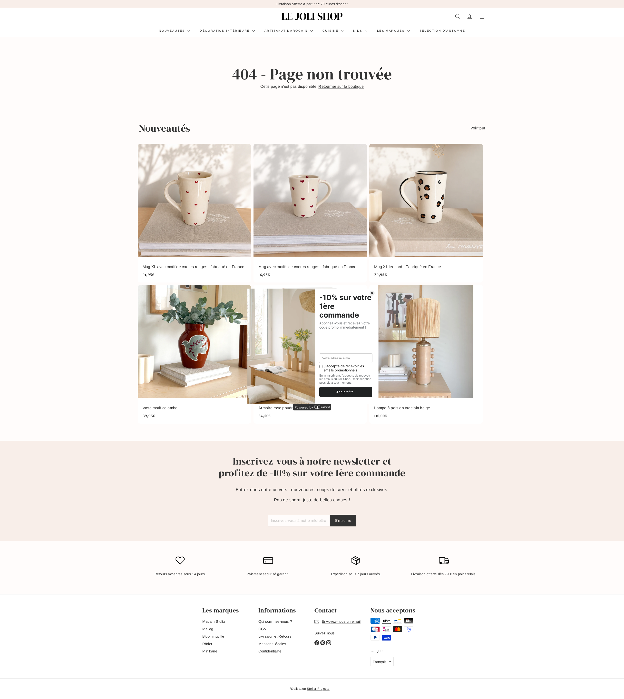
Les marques (391, 30)
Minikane (209, 651)
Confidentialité (270, 651)
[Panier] (482, 16)
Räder (207, 644)
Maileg (207, 629)
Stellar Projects (318, 688)
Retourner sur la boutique (341, 86)
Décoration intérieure (225, 30)
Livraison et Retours (275, 636)
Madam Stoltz (213, 621)
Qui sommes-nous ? (275, 621)
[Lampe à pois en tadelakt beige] (426, 354)
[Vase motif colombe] (194, 354)
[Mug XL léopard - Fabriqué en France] (426, 213)
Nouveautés (172, 30)
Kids (358, 30)
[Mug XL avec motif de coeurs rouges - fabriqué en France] (194, 213)
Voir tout (477, 128)
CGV (262, 629)
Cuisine (331, 30)
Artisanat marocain (286, 30)
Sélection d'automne (442, 30)
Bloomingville (213, 636)
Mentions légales (272, 644)
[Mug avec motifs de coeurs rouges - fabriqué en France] (310, 213)
